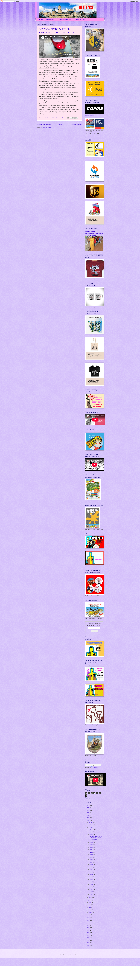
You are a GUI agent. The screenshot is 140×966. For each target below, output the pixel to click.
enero (90, 914)
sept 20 (91, 854)
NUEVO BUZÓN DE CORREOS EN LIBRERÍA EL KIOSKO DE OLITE (94, 233)
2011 (88, 937)
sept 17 (91, 862)
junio (90, 902)
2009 (88, 943)
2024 (88, 810)
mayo (90, 905)
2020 (88, 820)
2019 (88, 918)
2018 (88, 920)
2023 (88, 813)
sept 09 (91, 877)
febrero (90, 912)
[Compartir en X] (74, 118)
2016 (88, 925)
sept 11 (91, 872)
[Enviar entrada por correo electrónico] (68, 117)
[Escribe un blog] (72, 118)
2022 (88, 815)
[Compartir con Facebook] (75, 118)
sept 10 (91, 874)
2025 (88, 808)
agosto (90, 897)
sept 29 (91, 834)
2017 (88, 923)
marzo (90, 910)
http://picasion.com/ (89, 115)
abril (90, 907)
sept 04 (91, 887)
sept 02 (91, 892)
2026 (88, 805)
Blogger (78, 954)
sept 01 (91, 894)
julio (90, 900)
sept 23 (91, 849)
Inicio (41, 19)
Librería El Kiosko (80, 19)
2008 (88, 945)
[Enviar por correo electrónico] (70, 118)
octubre (90, 827)
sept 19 (91, 857)
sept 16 (91, 864)
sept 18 (91, 859)
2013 (88, 933)
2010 (88, 940)
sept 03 (91, 889)
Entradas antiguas (76, 124)
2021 (88, 818)
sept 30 (91, 832)
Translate (96, 767)
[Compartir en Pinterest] (77, 118)
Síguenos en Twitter (64, 19)
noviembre (91, 825)
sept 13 (91, 869)
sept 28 (91, 842)
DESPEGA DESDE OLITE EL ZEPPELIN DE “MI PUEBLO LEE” (57, 30)
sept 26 (91, 844)
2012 (88, 935)
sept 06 (91, 884)
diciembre (91, 822)
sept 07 (91, 882)
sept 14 (91, 867)
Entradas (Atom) (47, 127)
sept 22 (91, 852)
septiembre (91, 830)
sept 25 (91, 847)
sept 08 (91, 879)
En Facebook (50, 19)
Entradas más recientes (44, 124)
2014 (88, 930)
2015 (88, 928)
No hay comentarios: (60, 117)
